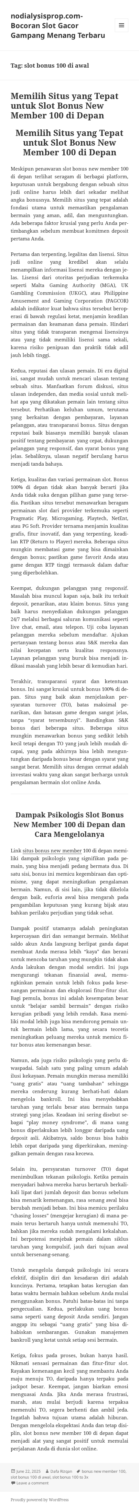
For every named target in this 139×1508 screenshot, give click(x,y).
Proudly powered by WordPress (40, 1499)
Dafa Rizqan (61, 1471)
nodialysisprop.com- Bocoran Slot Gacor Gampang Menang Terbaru (58, 25)
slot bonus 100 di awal (30, 1477)
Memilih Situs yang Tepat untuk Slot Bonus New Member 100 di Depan (65, 105)
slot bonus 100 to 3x (70, 1477)
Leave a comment (32, 1483)
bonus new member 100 (103, 1471)
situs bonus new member (52, 850)
